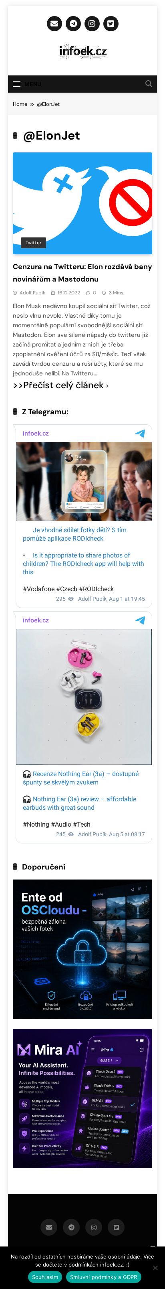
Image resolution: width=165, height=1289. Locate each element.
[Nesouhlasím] (155, 1268)
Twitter (33, 242)
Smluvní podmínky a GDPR (103, 1277)
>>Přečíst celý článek (58, 385)
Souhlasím (45, 1277)
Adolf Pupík (32, 293)
